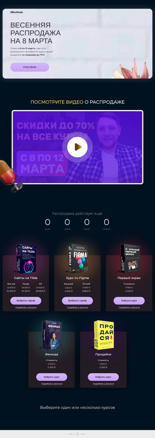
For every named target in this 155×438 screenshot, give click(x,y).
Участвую (29, 67)
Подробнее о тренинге (129, 307)
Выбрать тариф (26, 300)
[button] (78, 147)
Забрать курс (129, 300)
